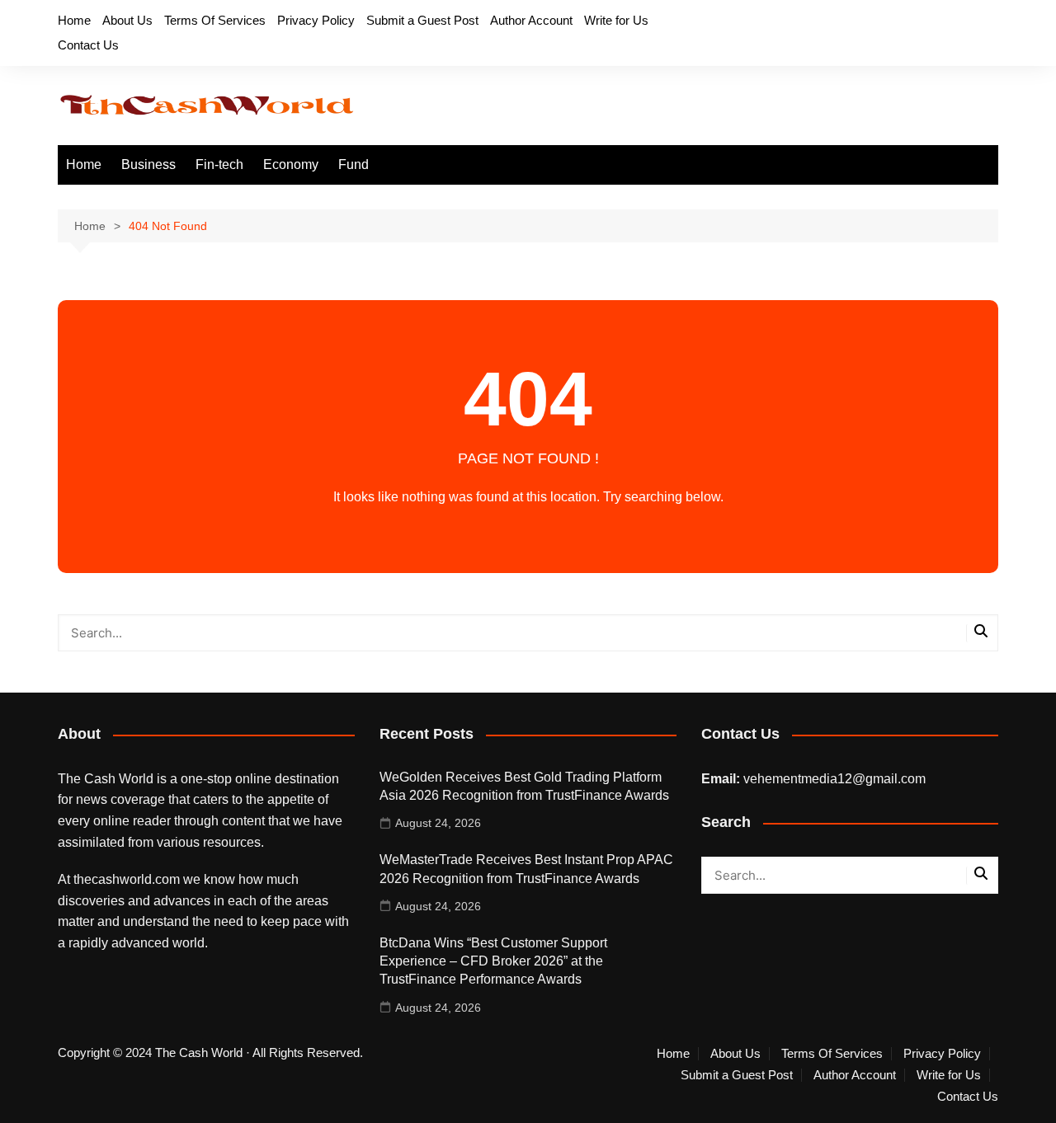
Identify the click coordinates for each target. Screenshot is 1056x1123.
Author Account (531, 20)
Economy (290, 164)
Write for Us (616, 20)
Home (74, 20)
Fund (353, 164)
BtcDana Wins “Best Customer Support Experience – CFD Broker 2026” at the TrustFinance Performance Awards (493, 961)
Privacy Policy (316, 20)
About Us (127, 20)
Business (148, 164)
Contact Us (88, 45)
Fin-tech (219, 164)
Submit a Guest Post (422, 20)
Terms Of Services (215, 20)
